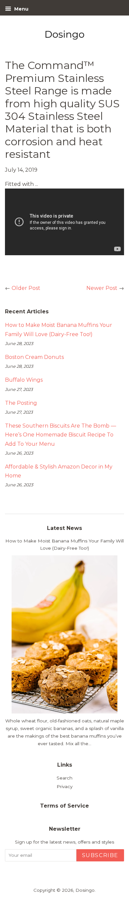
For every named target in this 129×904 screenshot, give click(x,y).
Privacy (64, 786)
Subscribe (100, 855)
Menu (20, 9)
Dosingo (85, 890)
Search (64, 778)
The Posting (21, 403)
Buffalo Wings (24, 380)
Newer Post (101, 288)
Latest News (64, 528)
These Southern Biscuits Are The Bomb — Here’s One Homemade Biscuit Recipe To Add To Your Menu (60, 435)
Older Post (26, 288)
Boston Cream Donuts (34, 357)
